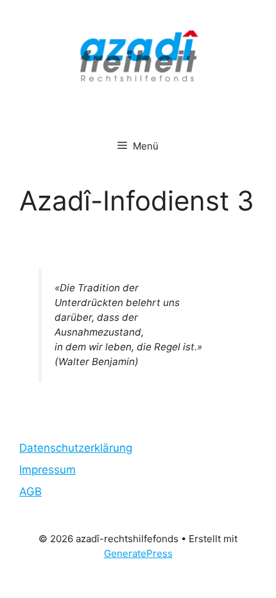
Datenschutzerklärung (75, 447)
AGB (30, 491)
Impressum (47, 469)
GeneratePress (138, 553)
